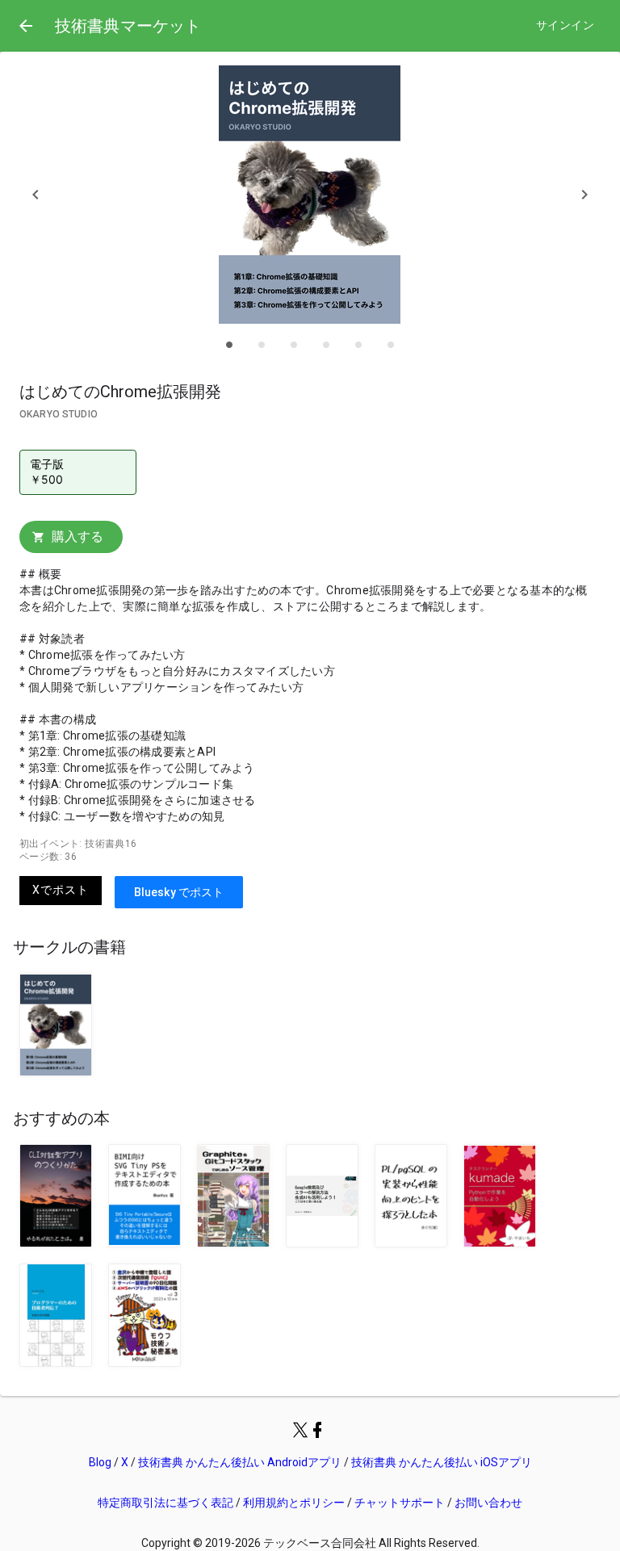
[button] (35, 194)
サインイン (565, 25)
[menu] (26, 26)
